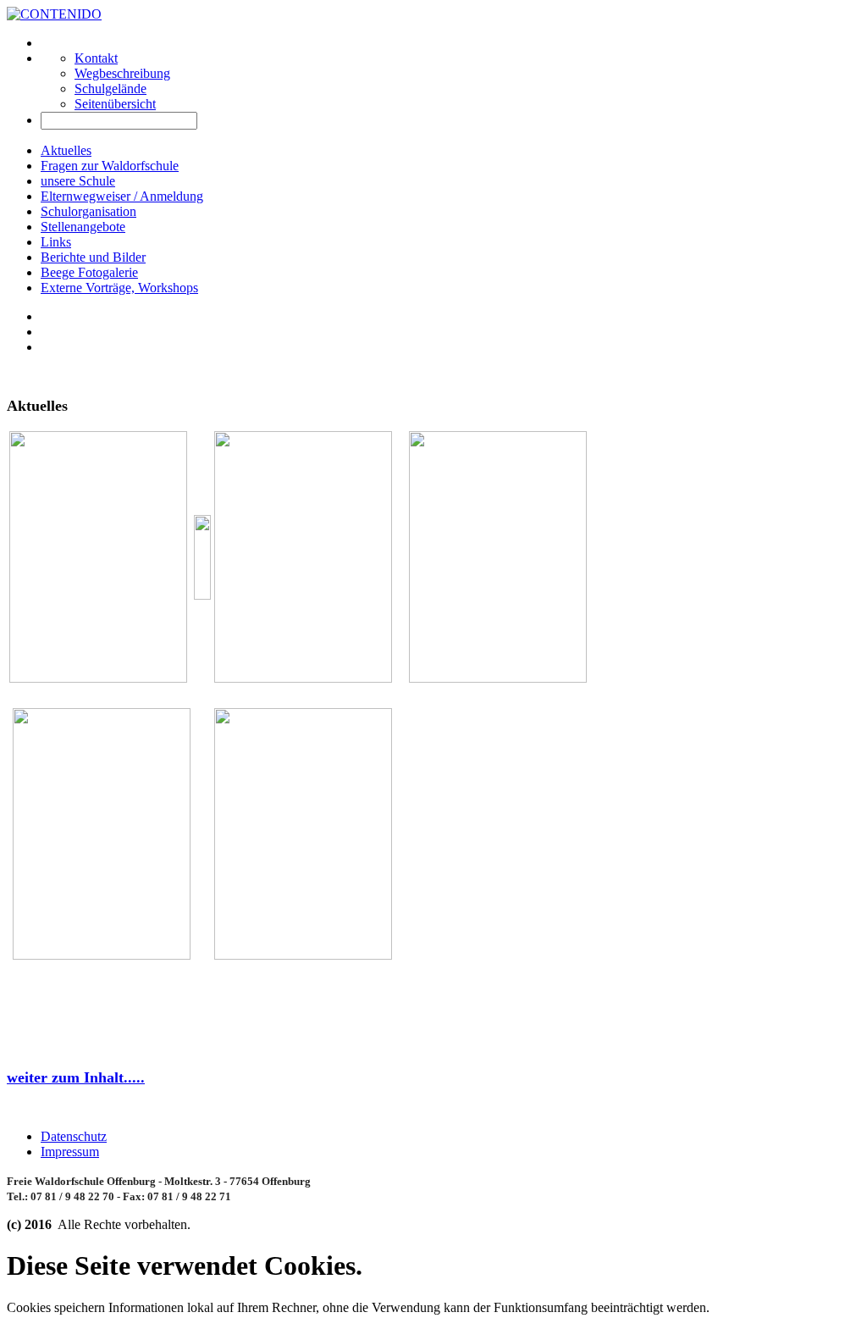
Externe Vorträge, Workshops (119, 287)
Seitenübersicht (115, 104)
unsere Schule (78, 181)
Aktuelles (66, 150)
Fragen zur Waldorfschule (110, 165)
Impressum (70, 1151)
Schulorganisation (88, 211)
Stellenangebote (83, 226)
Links (56, 242)
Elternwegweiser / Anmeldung (122, 196)
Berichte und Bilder (93, 257)
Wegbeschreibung (122, 73)
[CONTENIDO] (54, 14)
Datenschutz (74, 1136)
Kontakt (96, 58)
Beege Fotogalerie (89, 272)
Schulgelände (110, 88)
